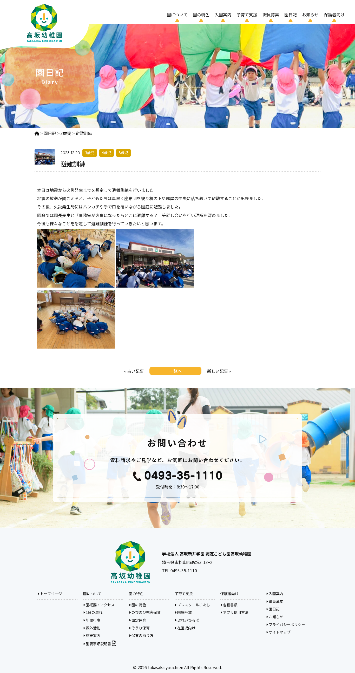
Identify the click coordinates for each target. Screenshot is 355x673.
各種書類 (230, 604)
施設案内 (92, 635)
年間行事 (92, 620)
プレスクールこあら (193, 604)
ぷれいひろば (187, 620)
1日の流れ (93, 612)
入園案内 (223, 14)
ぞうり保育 (140, 627)
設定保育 (138, 620)
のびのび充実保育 (146, 612)
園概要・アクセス (100, 604)
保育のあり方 (142, 635)
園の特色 (138, 604)
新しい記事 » (219, 371)
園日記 (290, 14)
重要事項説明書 (98, 643)
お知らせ (310, 14)
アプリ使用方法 (235, 612)
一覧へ (175, 371)
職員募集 (270, 14)
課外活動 (92, 627)
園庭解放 (184, 612)
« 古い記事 (134, 371)
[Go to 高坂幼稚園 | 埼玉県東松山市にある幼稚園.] (37, 133)
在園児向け (185, 627)
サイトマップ (279, 632)
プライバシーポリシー (286, 624)
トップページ (50, 593)
